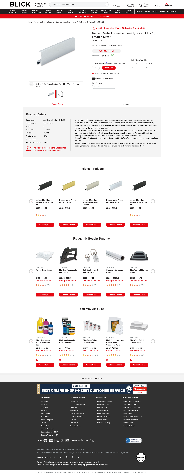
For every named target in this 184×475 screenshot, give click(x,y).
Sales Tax (73, 407)
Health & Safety (102, 407)
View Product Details (116, 45)
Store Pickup (45, 417)
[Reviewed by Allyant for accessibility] (141, 458)
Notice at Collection (76, 462)
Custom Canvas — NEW (49, 432)
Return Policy (74, 410)
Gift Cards (44, 407)
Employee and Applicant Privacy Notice (95, 465)
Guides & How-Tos (103, 417)
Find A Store (45, 414)
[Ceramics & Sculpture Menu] (94, 14)
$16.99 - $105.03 (89, 348)
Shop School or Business (132, 401)
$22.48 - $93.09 (65, 278)
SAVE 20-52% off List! (43, 351)
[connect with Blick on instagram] (67, 458)
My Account (45, 401)
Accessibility (64, 462)
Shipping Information (77, 404)
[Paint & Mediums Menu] (12, 14)
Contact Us (74, 423)
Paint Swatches (102, 410)
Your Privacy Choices (91, 462)
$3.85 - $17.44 (88, 278)
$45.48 (106, 55)
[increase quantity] (98, 68)
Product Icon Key (103, 404)
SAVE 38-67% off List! (113, 351)
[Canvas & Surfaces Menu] (24, 14)
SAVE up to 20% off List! (67, 281)
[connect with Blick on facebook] (55, 458)
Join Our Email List (47, 429)
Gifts (155, 11)
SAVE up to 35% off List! (138, 281)
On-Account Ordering (131, 410)
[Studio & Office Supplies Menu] (106, 14)
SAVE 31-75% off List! (67, 351)
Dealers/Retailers (129, 426)
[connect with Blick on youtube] (78, 458)
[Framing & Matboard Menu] (82, 14)
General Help (74, 401)
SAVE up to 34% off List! (114, 281)
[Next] (153, 201)
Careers (44, 423)
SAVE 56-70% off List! (90, 351)
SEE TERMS (104, 16)
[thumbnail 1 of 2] (51, 94)
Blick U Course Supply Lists (133, 417)
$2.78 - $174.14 (136, 348)
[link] (39, 6)
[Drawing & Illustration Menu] (47, 14)
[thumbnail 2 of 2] (60, 94)
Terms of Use (54, 462)
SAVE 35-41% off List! (43, 281)
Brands (138, 11)
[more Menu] (129, 14)
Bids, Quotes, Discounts (132, 407)
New (148, 11)
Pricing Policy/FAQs (77, 414)
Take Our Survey (75, 426)
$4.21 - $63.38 (64, 348)
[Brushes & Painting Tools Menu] (36, 14)
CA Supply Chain (75, 465)
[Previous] (31, 201)
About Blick (45, 426)
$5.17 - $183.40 (42, 348)
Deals (163, 11)
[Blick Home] (21, 4)
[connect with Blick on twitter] (61, 458)
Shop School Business (144, 5)
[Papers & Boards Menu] (59, 14)
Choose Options (44, 225)
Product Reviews (103, 414)
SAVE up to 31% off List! (91, 281)
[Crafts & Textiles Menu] (117, 14)
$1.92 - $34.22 (41, 278)
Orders (157, 6)
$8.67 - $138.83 (112, 348)
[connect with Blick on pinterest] (72, 458)
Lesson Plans (128, 423)
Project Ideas (102, 420)
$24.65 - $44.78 (136, 278)
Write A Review (97, 40)
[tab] (57, 104)
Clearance (172, 11)
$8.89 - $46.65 (41, 208)
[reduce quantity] (93, 68)
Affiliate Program (47, 420)
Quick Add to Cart (130, 404)
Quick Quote (128, 414)
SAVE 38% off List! (106, 51)
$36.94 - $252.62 (112, 278)
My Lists (44, 410)
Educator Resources (131, 420)
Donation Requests (76, 417)
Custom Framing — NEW (49, 435)
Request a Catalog (103, 423)
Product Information (104, 401)
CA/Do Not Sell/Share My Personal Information (53, 465)
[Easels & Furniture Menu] (71, 14)
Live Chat (73, 420)
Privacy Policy (43, 462)
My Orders (44, 404)
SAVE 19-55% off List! (137, 351)
